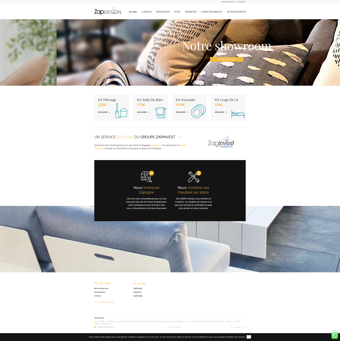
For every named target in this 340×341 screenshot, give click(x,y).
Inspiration (191, 11)
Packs (177, 11)
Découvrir (103, 112)
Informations (228, 2)
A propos (147, 11)
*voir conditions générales (104, 302)
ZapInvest (137, 292)
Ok (249, 337)
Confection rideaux (211, 11)
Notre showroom (236, 11)
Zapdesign (99, 318)
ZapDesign (156, 145)
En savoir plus (170, 59)
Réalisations (162, 11)
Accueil (133, 11)
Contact (241, 2)
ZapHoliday (138, 296)
